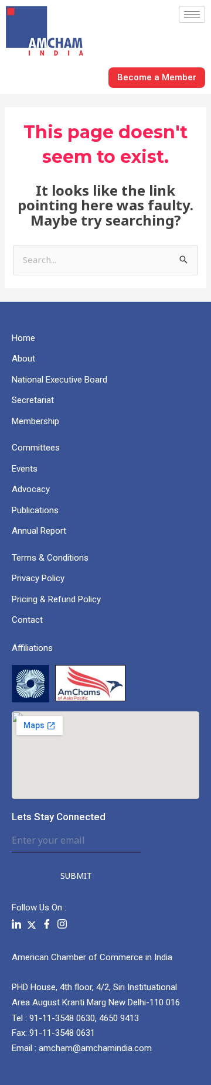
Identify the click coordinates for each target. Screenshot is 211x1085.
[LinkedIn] (16, 925)
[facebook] (47, 925)
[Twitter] (31, 924)
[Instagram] (62, 925)
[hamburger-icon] (192, 14)
